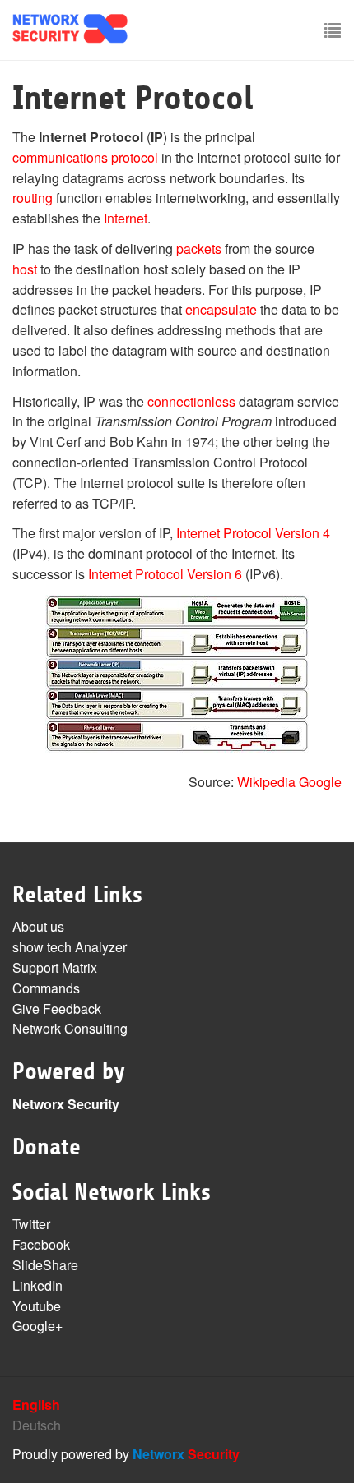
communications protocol (85, 157)
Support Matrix (54, 967)
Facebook (41, 1244)
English (36, 1404)
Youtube (36, 1305)
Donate (46, 1147)
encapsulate (221, 309)
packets (198, 248)
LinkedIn (37, 1285)
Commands (46, 988)
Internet (125, 218)
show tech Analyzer (69, 946)
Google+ (37, 1325)
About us (38, 926)
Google (320, 781)
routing (32, 197)
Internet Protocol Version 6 (165, 573)
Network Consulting (70, 1028)
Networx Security (65, 1103)
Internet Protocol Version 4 (253, 532)
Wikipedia (266, 781)
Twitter (31, 1223)
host (24, 269)
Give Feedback (56, 1008)
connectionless (191, 401)
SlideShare (45, 1264)
